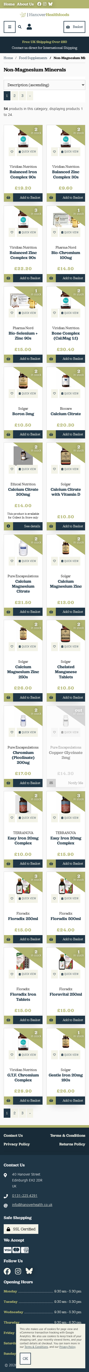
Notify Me (75, 783)
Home (9, 4)
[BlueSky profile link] (50, 4)
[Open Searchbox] (20, 27)
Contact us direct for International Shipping (44, 47)
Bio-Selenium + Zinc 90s (23, 335)
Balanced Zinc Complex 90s (23, 255)
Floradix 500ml (66, 918)
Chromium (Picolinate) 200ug (23, 757)
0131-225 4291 (25, 1195)
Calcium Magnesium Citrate (23, 586)
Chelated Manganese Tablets (66, 671)
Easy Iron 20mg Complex (23, 840)
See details (32, 526)
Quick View (29, 151)
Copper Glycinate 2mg (66, 755)
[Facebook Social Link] (39, 4)
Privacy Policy (17, 1144)
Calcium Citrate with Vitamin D (66, 492)
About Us (25, 4)
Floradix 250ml (23, 918)
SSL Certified (23, 1229)
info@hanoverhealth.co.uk (32, 1204)
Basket (78, 26)
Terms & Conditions (67, 1135)
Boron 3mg (23, 413)
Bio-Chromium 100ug (65, 255)
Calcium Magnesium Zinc (66, 584)
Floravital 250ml (66, 994)
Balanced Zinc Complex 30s (65, 174)
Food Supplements (33, 58)
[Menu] (10, 27)
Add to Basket (30, 197)
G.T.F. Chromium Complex (23, 1077)
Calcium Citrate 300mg (23, 492)
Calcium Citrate (66, 413)
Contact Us (13, 1135)
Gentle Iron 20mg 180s (66, 1077)
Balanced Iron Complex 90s (23, 174)
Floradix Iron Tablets (23, 996)
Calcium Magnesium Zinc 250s (23, 671)
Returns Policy (72, 1144)
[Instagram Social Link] (44, 4)
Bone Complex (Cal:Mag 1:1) (66, 335)
